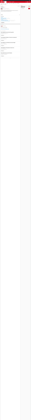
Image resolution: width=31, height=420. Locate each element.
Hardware (5, 4)
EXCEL (11, 3)
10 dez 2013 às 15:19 (4, 26)
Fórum (3, 4)
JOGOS (1, 3)
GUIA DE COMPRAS (18, 3)
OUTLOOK (9, 3)
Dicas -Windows (8, 18)
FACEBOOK (7, 3)
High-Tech (1, 0)
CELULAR (5, 3)
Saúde (3, 0)
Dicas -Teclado (5, 19)
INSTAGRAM (13, 3)
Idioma (29, 0)
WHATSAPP (3, 3)
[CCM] (2, 2)
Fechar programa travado (3, 18)
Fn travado (2, 19)
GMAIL (15, 3)
